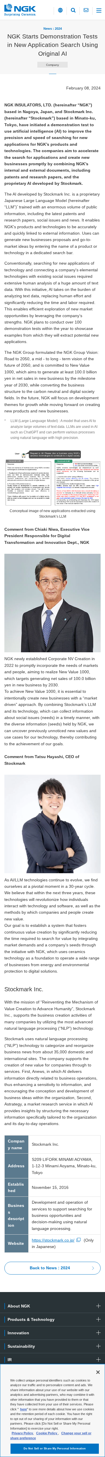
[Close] (98, 1372)
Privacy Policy (22, 1433)
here (23, 1409)
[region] (52, 1410)
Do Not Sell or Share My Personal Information (55, 1448)
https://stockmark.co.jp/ (53, 1240)
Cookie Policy (47, 1433)
